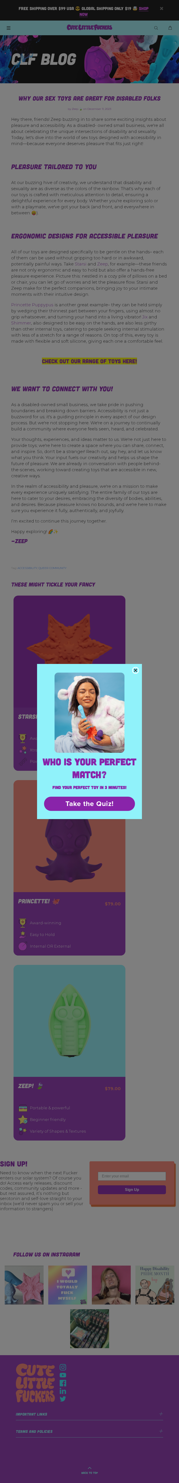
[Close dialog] (135, 670)
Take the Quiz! (89, 804)
